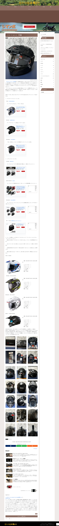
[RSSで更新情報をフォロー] (32, 446)
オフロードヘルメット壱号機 (11, 81)
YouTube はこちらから (29, 26)
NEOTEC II (12, 161)
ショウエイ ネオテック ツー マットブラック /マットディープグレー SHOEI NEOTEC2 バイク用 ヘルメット (20, 168)
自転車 (47, 84)
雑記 (47, 86)
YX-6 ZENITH (13, 139)
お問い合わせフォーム (51, 523)
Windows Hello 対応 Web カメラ (46, 53)
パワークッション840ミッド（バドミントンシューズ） (47, 48)
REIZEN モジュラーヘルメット (16, 220)
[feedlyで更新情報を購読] (21, 446)
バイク (7, 439)
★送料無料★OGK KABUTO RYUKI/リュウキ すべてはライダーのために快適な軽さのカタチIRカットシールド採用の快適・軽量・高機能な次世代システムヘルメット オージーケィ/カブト (20, 187)
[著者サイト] (10, 446)
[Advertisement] (29, 16)
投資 (47, 80)
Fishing (47, 63)
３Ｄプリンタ (47, 59)
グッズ (47, 65)
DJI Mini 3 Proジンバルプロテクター (47, 51)
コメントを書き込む (21, 516)
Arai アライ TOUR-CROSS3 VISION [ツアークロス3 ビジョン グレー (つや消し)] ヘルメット (20, 108)
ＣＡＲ (47, 61)
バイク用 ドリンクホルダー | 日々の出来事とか (13, 497)
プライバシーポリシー (44, 523)
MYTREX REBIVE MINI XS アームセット (47, 41)
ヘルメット (10, 439)
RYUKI (13, 180)
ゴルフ (47, 67)
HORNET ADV (12, 120)
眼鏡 (47, 82)
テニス (47, 69)
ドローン (47, 71)
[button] (53, 34)
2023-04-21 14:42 (7, 498)
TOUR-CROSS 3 (11, 101)
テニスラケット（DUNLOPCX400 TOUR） (46, 45)
